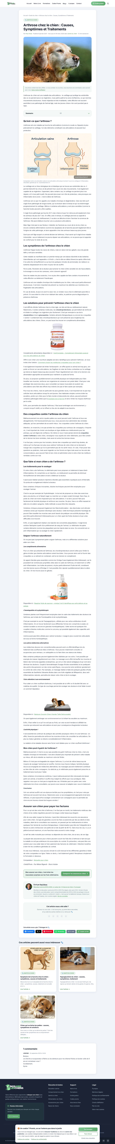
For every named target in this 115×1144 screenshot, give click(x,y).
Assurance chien (75, 1102)
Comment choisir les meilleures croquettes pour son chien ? (59, 362)
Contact (78, 3)
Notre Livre (37, 3)
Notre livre (73, 1088)
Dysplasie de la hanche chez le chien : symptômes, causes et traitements (34, 978)
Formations (46, 3)
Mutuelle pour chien (41, 860)
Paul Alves (29, 33)
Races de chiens (53, 1106)
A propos (71, 3)
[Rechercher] (108, 3)
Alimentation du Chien (55, 1099)
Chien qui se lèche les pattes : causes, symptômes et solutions (34, 1026)
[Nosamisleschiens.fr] (11, 3)
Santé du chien (33, 15)
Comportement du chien (56, 1092)
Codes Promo (56, 3)
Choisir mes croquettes (88, 1138)
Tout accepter (88, 1129)
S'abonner (14, 1116)
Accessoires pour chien (55, 1102)
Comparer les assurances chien (75, 873)
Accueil (29, 3)
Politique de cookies (98, 1099)
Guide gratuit (99, 3)
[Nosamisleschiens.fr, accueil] (14, 1090)
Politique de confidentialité (100, 1095)
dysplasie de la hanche (56, 399)
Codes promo (74, 1099)
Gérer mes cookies (98, 1109)
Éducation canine (53, 1088)
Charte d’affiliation (98, 1102)
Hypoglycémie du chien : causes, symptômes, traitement (72, 978)
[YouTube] (103, 1140)
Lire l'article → (25, 989)
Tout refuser (88, 1134)
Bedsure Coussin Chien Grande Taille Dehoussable (52, 714)
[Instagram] (108, 1140)
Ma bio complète (63, 896)
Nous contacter (75, 1106)
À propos (95, 1088)
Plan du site (95, 1106)
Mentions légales (97, 1092)
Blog (64, 3)
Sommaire (44, 113)
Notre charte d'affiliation (38, 90)
